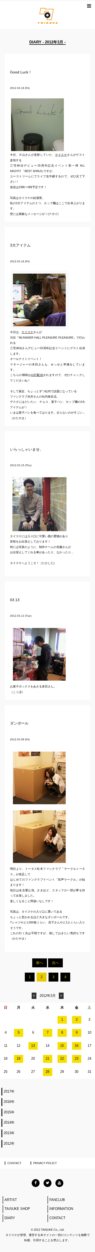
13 (33, 1046)
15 (62, 1046)
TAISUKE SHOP (17, 1209)
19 (18, 1058)
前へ (39, 963)
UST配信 (37, 374)
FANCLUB (57, 1200)
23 (76, 1058)
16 (76, 1046)
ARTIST (10, 1200)
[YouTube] (59, 1183)
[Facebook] (36, 1183)
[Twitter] (47, 1183)
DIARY (9, 1218)
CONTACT (14, 1163)
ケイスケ (61, 154)
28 (47, 1072)
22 (62, 1058)
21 (47, 1058)
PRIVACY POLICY (45, 1163)
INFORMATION (61, 1209)
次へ (55, 963)
